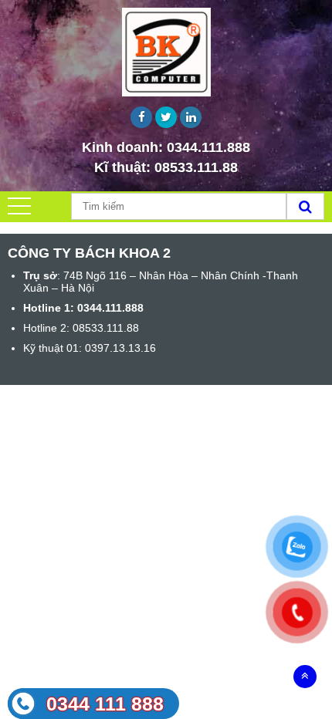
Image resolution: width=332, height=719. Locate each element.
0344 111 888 (105, 703)
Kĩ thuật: (166, 167)
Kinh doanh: (166, 147)
